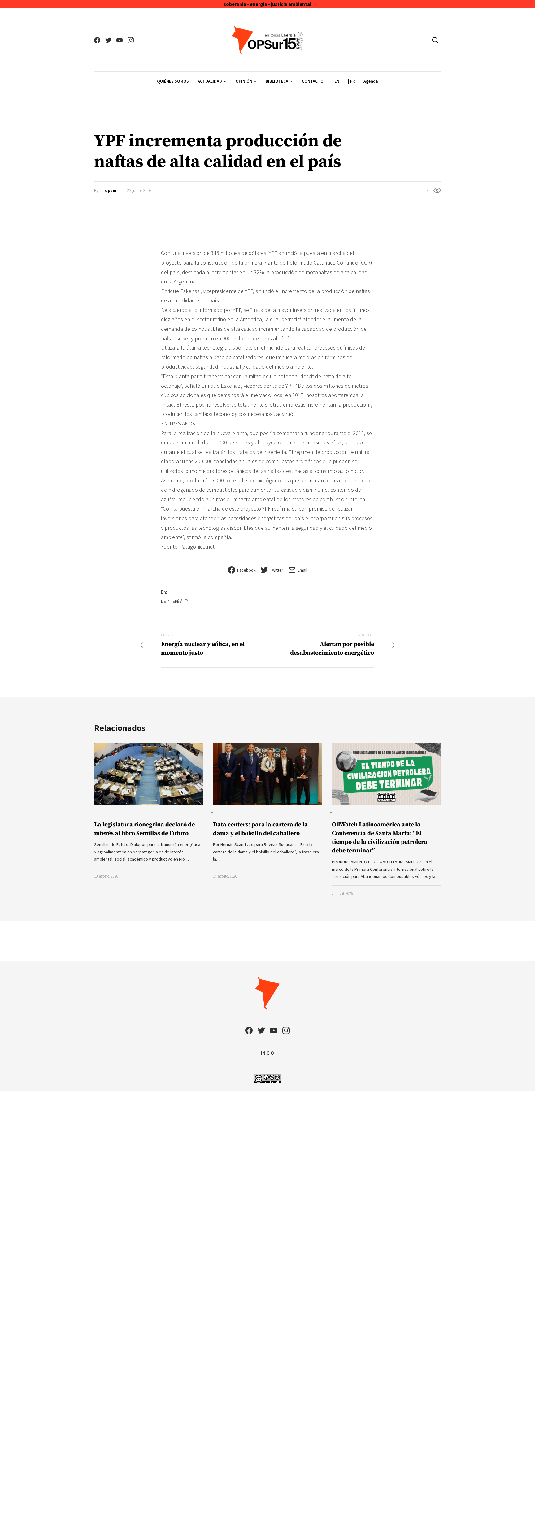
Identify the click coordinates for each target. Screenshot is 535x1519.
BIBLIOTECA (277, 81)
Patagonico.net (197, 546)
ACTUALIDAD (210, 81)
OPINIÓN (244, 81)
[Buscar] (435, 40)
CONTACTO (313, 81)
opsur (111, 190)
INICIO (267, 1053)
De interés (174, 601)
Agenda (370, 81)
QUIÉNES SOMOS (173, 81)
